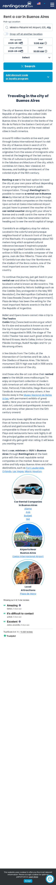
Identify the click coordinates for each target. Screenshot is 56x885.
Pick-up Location (11, 21)
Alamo (28, 508)
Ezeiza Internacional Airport (28, 556)
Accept (28, 881)
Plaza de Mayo (28, 593)
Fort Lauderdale (35, 468)
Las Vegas (18, 471)
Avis (28, 512)
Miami (28, 471)
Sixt (28, 519)
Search (30, 66)
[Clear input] (49, 27)
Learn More (33, 877)
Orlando (6, 471)
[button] (42, 3)
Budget (28, 515)
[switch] (6, 33)
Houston (37, 471)
